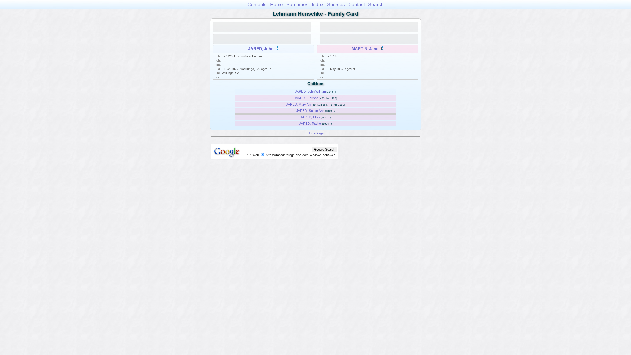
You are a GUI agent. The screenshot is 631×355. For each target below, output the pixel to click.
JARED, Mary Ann (299, 104)
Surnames (297, 4)
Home (276, 4)
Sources (336, 4)
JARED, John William (310, 91)
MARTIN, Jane (365, 49)
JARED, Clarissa (306, 98)
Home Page (316, 133)
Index (318, 4)
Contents (257, 4)
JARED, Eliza (310, 117)
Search (376, 4)
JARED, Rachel (310, 123)
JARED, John (261, 49)
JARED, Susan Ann (310, 111)
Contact (356, 4)
